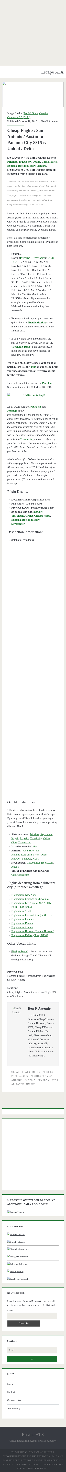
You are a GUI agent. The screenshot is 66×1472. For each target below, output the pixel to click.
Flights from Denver (22, 923)
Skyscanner (18, 523)
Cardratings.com (20, 874)
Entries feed (12, 1392)
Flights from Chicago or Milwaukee (30, 899)
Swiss (36, 854)
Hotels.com (47, 862)
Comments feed (14, 1400)
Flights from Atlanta (22, 927)
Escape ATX (52, 72)
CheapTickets (49, 161)
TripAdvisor (33, 862)
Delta (36, 1072)
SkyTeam (44, 1080)
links (33, 366)
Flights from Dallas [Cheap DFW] (29, 935)
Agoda (15, 866)
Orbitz (36, 161)
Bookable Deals (21, 346)
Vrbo (34, 846)
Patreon (20, 1212)
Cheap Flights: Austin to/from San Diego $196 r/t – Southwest (32, 994)
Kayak (14, 838)
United (31, 1084)
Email (10, 1310)
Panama (30, 1080)
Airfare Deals (20, 1072)
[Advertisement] (33, 33)
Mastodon (24, 1249)
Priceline (12, 161)
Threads (21, 1234)
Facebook (23, 1279)
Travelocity (25, 161)
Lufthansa (26, 854)
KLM (35, 858)
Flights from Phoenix (22, 919)
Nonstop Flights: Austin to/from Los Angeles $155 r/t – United (31, 977)
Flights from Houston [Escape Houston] (32, 931)
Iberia (25, 850)
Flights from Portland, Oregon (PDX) (31, 915)
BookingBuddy (26, 165)
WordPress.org (13, 1408)
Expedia (12, 165)
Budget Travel (19, 951)
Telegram (22, 1264)
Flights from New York (23, 894)
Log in (10, 1384)
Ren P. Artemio (49, 121)
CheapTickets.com (21, 842)
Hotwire (41, 165)
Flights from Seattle (21, 911)
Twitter (19, 1271)
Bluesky (21, 1242)
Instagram (23, 1256)
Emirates (26, 858)
